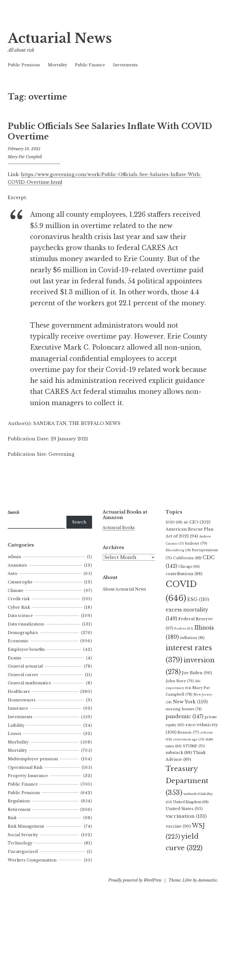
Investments (125, 64)
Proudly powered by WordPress (135, 880)
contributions (184, 573)
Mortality (57, 64)
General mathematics (29, 682)
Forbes (183, 628)
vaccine (178, 826)
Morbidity (18, 742)
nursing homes (184, 709)
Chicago (189, 566)
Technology (20, 843)
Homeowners (22, 700)
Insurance (18, 708)
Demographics (23, 632)
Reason (188, 732)
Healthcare (19, 691)
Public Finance (90, 64)
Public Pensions (24, 64)
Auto (12, 573)
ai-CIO (197, 522)
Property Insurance (28, 775)
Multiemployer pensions (33, 758)
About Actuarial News (124, 589)
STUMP (194, 746)
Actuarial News (60, 38)
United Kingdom (191, 802)
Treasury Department (187, 780)
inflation (192, 637)
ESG (198, 599)
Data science (20, 615)
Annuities (17, 565)
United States (184, 808)
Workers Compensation (32, 860)
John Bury (180, 681)
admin (14, 556)
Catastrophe (20, 582)
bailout (196, 543)
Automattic (207, 880)
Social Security (23, 834)
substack (179, 752)
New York (190, 701)
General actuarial (25, 666)
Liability (16, 725)
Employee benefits (26, 649)
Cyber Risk (19, 607)
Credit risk (19, 598)
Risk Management (26, 826)
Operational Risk (25, 767)
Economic (18, 640)
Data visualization (26, 624)
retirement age (189, 739)
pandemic (184, 716)
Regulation (19, 800)
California (187, 558)
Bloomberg (178, 550)
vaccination (186, 816)
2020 (174, 522)
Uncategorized (23, 851)
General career (23, 674)
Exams (14, 657)
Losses (14, 733)
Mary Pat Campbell (25, 156)
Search (79, 522)
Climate (15, 590)
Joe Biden (197, 672)
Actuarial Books (119, 527)
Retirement (19, 809)
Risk (12, 817)
